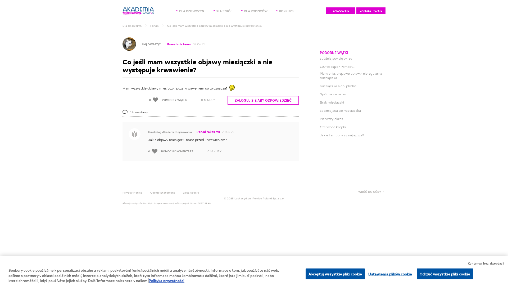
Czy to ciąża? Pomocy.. (337, 66)
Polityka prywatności (166, 280)
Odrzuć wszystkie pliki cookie (445, 273)
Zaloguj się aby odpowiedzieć (263, 100)
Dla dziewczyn (132, 26)
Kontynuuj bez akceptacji (486, 263)
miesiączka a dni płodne (338, 86)
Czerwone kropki (333, 127)
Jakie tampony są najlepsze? (342, 135)
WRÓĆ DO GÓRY (369, 192)
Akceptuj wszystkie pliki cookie (335, 273)
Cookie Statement (162, 192)
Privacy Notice (132, 192)
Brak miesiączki (332, 102)
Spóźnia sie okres (333, 94)
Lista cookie (191, 192)
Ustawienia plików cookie (390, 273)
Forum (154, 26)
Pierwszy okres (331, 119)
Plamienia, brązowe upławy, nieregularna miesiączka (351, 75)
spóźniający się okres (336, 58)
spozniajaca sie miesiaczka (340, 110)
